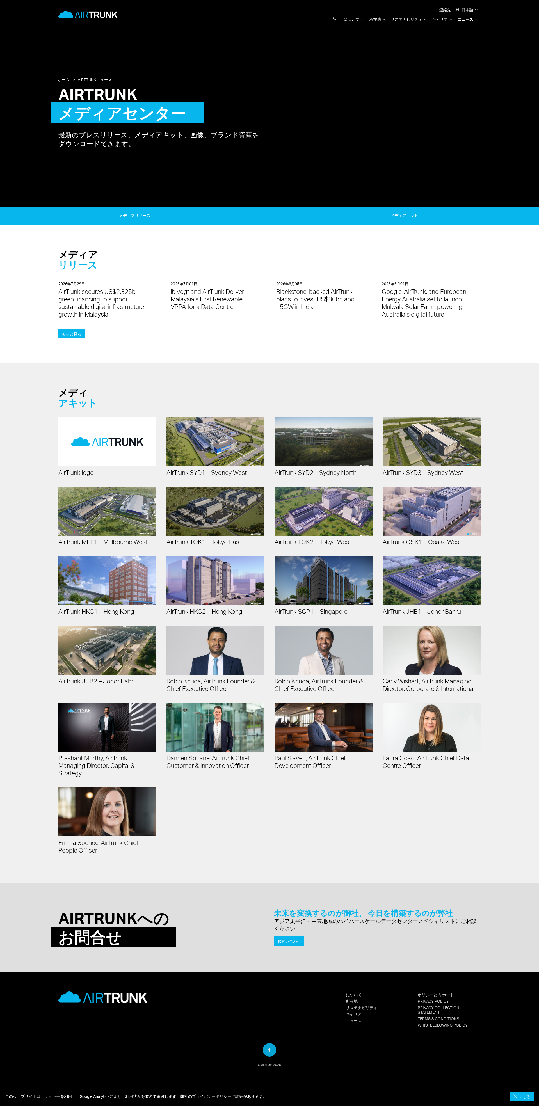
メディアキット (404, 215)
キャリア (440, 19)
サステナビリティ (406, 19)
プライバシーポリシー (211, 1096)
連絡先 (445, 9)
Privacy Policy (433, 1001)
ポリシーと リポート (436, 994)
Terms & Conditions (438, 1018)
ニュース (465, 19)
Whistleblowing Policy (443, 1024)
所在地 (375, 19)
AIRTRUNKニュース (95, 79)
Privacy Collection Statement (438, 1010)
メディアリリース (134, 215)
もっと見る (71, 333)
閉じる (524, 1096)
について (351, 19)
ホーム (64, 79)
